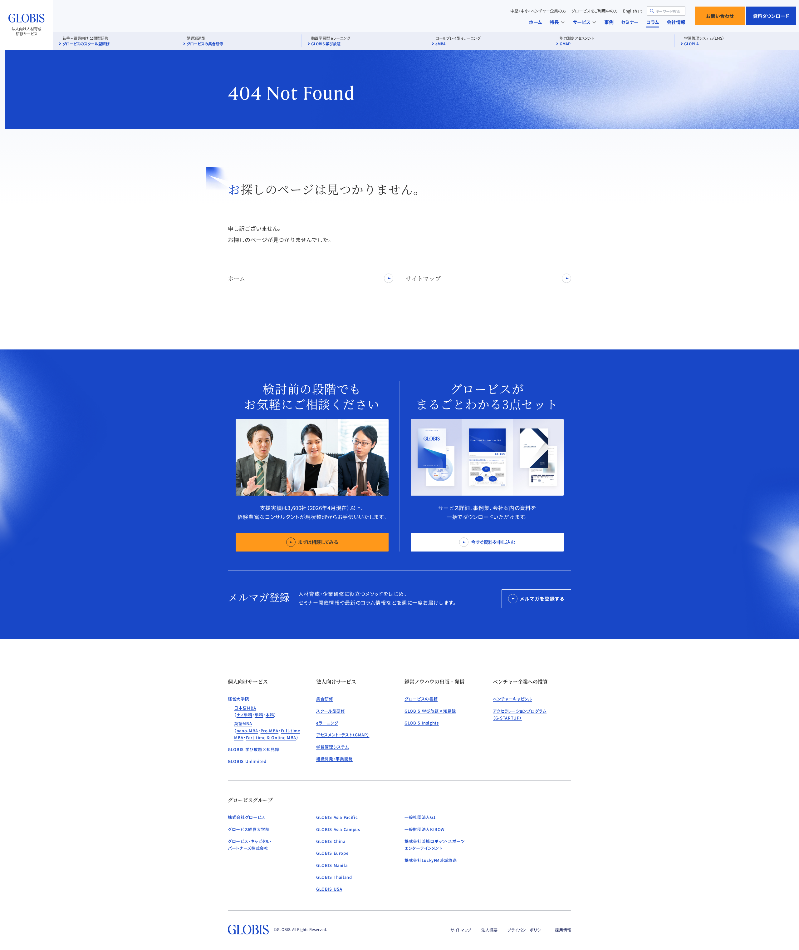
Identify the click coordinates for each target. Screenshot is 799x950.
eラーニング (327, 723)
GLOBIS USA (329, 889)
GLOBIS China (331, 841)
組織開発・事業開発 (334, 759)
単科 (259, 715)
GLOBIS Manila (331, 865)
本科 (270, 715)
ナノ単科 (244, 715)
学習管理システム (332, 747)
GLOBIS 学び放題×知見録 (253, 749)
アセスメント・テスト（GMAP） (342, 735)
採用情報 (563, 930)
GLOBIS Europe (332, 853)
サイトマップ (460, 930)
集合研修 (324, 699)
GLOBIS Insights (421, 723)
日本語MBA (245, 708)
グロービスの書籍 (421, 699)
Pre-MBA (270, 731)
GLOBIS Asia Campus (338, 829)
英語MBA (243, 723)
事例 (609, 22)
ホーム (535, 22)
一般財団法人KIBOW (424, 829)
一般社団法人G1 (419, 817)
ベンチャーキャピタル (512, 699)
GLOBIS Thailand (334, 877)
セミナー (630, 22)
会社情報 (676, 22)
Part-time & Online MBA (271, 737)
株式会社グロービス (246, 817)
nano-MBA (247, 731)
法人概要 (489, 930)
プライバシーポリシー (526, 930)
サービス (582, 22)
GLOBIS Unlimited (247, 761)
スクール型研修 (330, 711)
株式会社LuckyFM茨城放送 (430, 860)
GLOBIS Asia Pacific (337, 817)
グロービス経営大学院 (249, 829)
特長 (554, 22)
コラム (652, 22)
